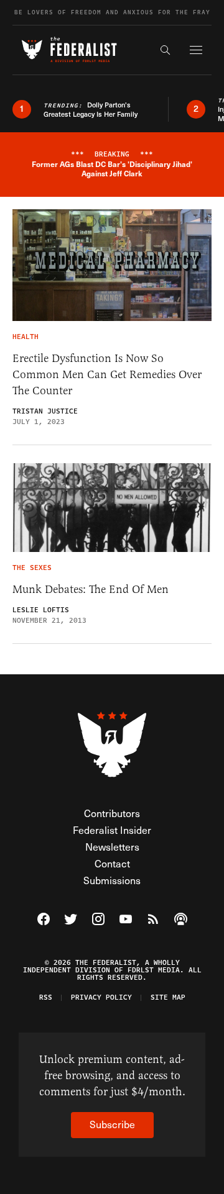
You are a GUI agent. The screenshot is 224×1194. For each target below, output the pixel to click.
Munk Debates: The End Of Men (90, 589)
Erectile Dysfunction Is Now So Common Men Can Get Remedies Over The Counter (107, 374)
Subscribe (112, 1124)
